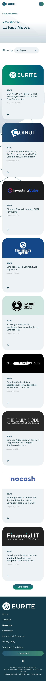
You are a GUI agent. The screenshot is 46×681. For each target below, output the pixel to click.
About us (6, 620)
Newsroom (7, 625)
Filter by (7, 50)
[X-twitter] (23, 661)
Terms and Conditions (12, 647)
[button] (23, 587)
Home (4, 14)
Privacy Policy (8, 642)
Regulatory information (13, 636)
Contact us (7, 631)
